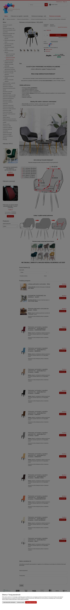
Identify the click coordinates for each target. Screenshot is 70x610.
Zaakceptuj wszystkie (31, 602)
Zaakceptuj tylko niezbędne (9, 602)
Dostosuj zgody (20, 602)
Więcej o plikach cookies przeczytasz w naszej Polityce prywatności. (15, 599)
